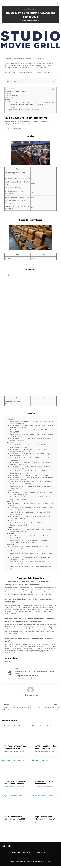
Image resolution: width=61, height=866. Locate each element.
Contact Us (38, 852)
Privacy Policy (27, 852)
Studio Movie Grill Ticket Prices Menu (16, 91)
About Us (46, 852)
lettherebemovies (27, 20)
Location (7, 99)
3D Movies (10, 97)
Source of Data (11, 111)
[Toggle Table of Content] (53, 89)
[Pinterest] (9, 846)
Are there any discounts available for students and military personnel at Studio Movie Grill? (32, 102)
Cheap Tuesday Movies (13, 95)
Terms (19, 852)
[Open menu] (57, 3)
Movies (9, 93)
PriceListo (7, 662)
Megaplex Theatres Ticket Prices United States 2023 (15, 707)
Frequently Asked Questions (15, 101)
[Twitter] (4, 846)
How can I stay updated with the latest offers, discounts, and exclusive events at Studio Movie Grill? (30, 106)
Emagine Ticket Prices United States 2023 (46, 707)
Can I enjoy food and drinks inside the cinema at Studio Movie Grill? (26, 104)
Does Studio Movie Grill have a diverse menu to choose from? (24, 109)
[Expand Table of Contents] (54, 81)
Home (14, 852)
